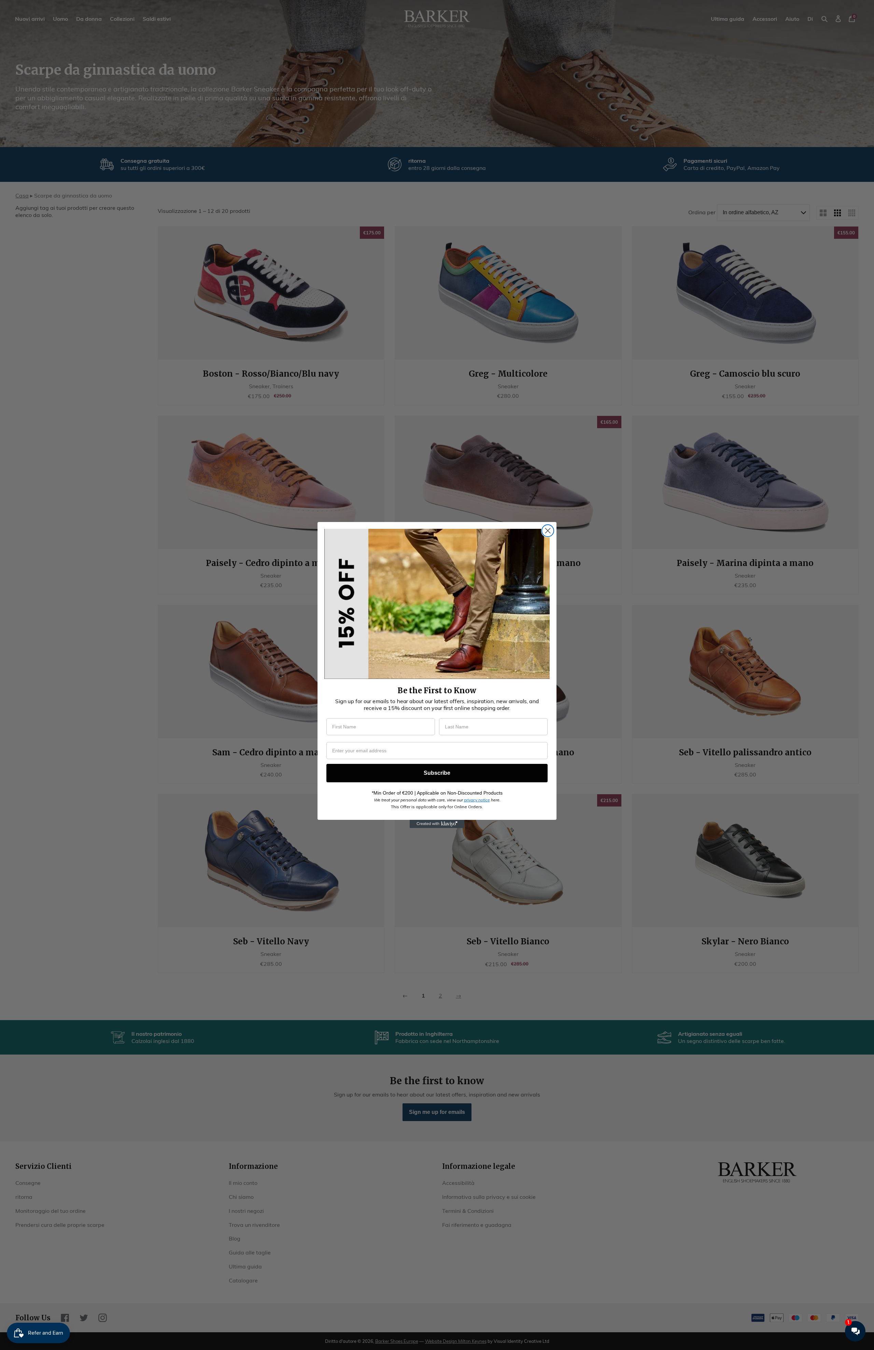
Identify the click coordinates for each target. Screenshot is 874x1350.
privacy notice (477, 799)
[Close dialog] (548, 531)
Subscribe (437, 773)
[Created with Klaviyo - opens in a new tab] (437, 824)
